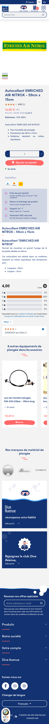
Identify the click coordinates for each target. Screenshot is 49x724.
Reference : (10, 117)
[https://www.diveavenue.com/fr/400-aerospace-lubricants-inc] (8, 470)
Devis (31, 2)
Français (23, 703)
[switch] (5, 720)
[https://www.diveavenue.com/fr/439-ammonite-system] (25, 470)
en (44, 2)
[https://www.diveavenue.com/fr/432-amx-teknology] (41, 470)
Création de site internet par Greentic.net (32, 716)
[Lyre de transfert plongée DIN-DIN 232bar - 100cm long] (19, 394)
